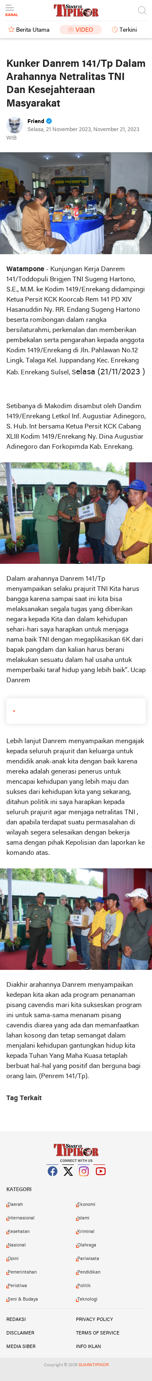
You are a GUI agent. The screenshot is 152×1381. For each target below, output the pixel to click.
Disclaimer (20, 1333)
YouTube (99, 1181)
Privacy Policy (94, 1319)
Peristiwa (17, 1285)
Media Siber (20, 1346)
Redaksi (16, 1319)
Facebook (52, 1181)
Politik (84, 1285)
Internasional (21, 1218)
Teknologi (87, 1299)
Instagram (84, 1181)
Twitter (68, 1181)
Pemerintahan (22, 1272)
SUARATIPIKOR (94, 1365)
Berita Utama (32, 30)
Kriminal (86, 1231)
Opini (13, 1258)
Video (84, 30)
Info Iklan (88, 1346)
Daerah (15, 1204)
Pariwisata (88, 1258)
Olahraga (86, 1245)
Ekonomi (86, 1204)
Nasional (17, 1245)
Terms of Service (97, 1333)
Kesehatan (19, 1231)
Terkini (128, 30)
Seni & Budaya (23, 1299)
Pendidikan (88, 1272)
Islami (83, 1218)
